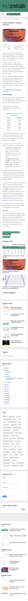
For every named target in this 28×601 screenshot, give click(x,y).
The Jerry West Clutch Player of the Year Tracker (13, 256)
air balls (5, 416)
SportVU (5, 457)
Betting (18, 416)
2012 (5, 402)
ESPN (20, 424)
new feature (16, 232)
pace (19, 446)
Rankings (14, 452)
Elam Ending (21, 58)
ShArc (10, 454)
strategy (14, 460)
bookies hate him (7, 419)
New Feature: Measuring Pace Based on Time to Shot (17, 555)
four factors (16, 430)
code (19, 419)
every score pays (7, 427)
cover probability (12, 422)
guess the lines (14, 435)
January (8, 382)
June (7, 374)
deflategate (6, 424)
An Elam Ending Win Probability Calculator (11, 272)
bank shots (12, 416)
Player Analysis (12, 449)
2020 (5, 385)
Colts (4, 422)
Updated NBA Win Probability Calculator (17, 341)
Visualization (6, 465)
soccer (21, 454)
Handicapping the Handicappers (14, 562)
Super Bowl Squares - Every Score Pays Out (16, 308)
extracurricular (17, 427)
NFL (12, 446)
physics (5, 449)
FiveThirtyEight (7, 430)
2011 (5, 404)
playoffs (20, 449)
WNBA (22, 465)
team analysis (6, 463)
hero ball (5, 438)
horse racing (21, 438)
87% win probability (7, 198)
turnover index (20, 463)
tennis (13, 463)
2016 (5, 393)
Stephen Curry (6, 460)
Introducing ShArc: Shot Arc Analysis (17, 314)
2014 (5, 397)
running (5, 454)
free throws (18, 433)
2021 (5, 370)
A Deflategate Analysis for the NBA (17, 328)
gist (18, 207)
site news (16, 454)
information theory (8, 441)
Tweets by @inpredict (7, 356)
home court (13, 438)
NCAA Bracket (6, 443)
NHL (15, 446)
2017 (5, 391)
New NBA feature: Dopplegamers (14, 568)
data (19, 422)
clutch (14, 419)
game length (6, 435)
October (8, 372)
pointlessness (6, 452)
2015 (5, 395)
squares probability (14, 457)
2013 (5, 399)
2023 (5, 368)
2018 (5, 389)
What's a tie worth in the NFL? (17, 535)
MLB (16, 441)
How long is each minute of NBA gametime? (17, 321)
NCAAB (12, 443)
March (7, 376)
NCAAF (17, 443)
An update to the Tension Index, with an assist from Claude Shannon (13, 287)
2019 (5, 387)
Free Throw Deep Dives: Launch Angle (17, 334)
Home (3, 14)
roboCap (20, 452)
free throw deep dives (8, 433)
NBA (11, 232)
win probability (6, 234)
